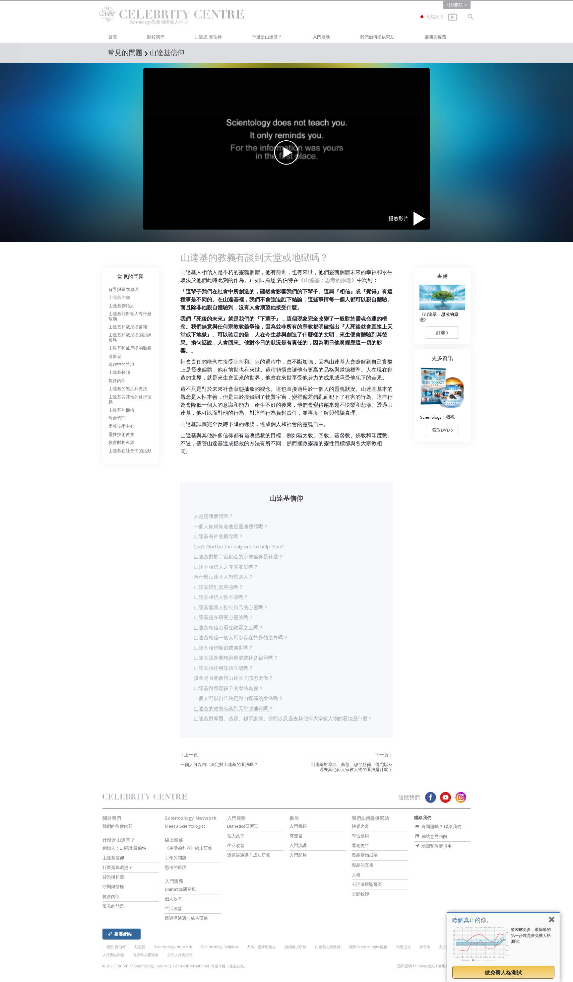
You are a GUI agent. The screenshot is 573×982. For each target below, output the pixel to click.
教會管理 (117, 418)
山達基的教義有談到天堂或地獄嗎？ (233, 708)
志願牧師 (360, 894)
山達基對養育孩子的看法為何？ (228, 688)
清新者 (114, 356)
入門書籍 (298, 826)
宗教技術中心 (121, 426)
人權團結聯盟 (113, 954)
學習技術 (360, 836)
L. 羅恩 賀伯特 (208, 37)
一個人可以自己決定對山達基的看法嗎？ (238, 698)
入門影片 (298, 855)
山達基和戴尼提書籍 (127, 327)
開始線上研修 (295, 946)
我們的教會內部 (117, 826)
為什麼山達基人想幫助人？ (223, 576)
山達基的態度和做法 (127, 389)
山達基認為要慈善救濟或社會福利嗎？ (236, 657)
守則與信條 (113, 886)
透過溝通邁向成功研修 (186, 918)
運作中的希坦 (121, 364)
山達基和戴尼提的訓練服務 (130, 337)
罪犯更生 (360, 845)
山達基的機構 (121, 410)
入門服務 (321, 37)
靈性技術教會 (121, 434)
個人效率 (173, 899)
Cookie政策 (425, 965)
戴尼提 (139, 946)
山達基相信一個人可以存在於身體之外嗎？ (241, 637)
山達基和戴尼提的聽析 (130, 348)
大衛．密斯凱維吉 (261, 946)
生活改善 (173, 908)
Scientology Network (191, 818)
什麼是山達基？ (267, 37)
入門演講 (298, 845)
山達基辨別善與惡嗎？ (218, 587)
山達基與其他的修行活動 (130, 399)
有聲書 (295, 836)
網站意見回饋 (433, 836)
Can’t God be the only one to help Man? (238, 546)
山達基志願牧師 (328, 946)
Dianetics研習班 (180, 889)
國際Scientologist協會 (368, 946)
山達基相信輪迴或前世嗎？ (223, 647)
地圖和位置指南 (436, 846)
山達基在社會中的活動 (130, 451)
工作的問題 (175, 858)
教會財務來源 (121, 442)
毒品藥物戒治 (365, 855)
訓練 (254, 361)
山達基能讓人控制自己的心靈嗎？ (231, 607)
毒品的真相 (362, 865)
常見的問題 (130, 277)
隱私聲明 (404, 965)
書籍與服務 (435, 37)
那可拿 (425, 946)
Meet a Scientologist (185, 826)
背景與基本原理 (123, 289)
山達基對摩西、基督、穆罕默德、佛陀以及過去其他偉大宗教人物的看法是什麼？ (283, 718)
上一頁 (191, 754)
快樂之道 (360, 826)
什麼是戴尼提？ (117, 867)
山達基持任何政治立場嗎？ (223, 668)
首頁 (112, 37)
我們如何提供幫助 (377, 37)
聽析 (238, 361)
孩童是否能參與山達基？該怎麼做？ (233, 677)
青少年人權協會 (146, 954)
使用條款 (445, 965)
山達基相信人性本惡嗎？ (221, 597)
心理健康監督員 (367, 884)
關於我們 (155, 37)
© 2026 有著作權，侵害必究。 (174, 965)
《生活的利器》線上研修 (188, 848)
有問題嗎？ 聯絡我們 (440, 826)
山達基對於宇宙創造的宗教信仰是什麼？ (238, 556)
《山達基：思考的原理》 (327, 280)
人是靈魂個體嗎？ (213, 516)
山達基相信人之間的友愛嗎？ (226, 566)
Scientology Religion (219, 946)
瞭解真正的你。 (472, 920)
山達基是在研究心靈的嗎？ (223, 617)
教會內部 (117, 381)
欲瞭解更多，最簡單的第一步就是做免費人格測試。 (531, 935)
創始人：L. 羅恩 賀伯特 (124, 848)
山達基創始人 (121, 306)
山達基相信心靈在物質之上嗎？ (228, 627)
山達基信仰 (119, 297)
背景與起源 (113, 877)
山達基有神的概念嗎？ (218, 536)
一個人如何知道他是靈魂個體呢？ (231, 526)
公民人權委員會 (180, 954)
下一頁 (382, 754)
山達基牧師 (119, 372)
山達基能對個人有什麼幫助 (130, 316)
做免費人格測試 (503, 972)
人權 (356, 874)
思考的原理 (175, 867)
